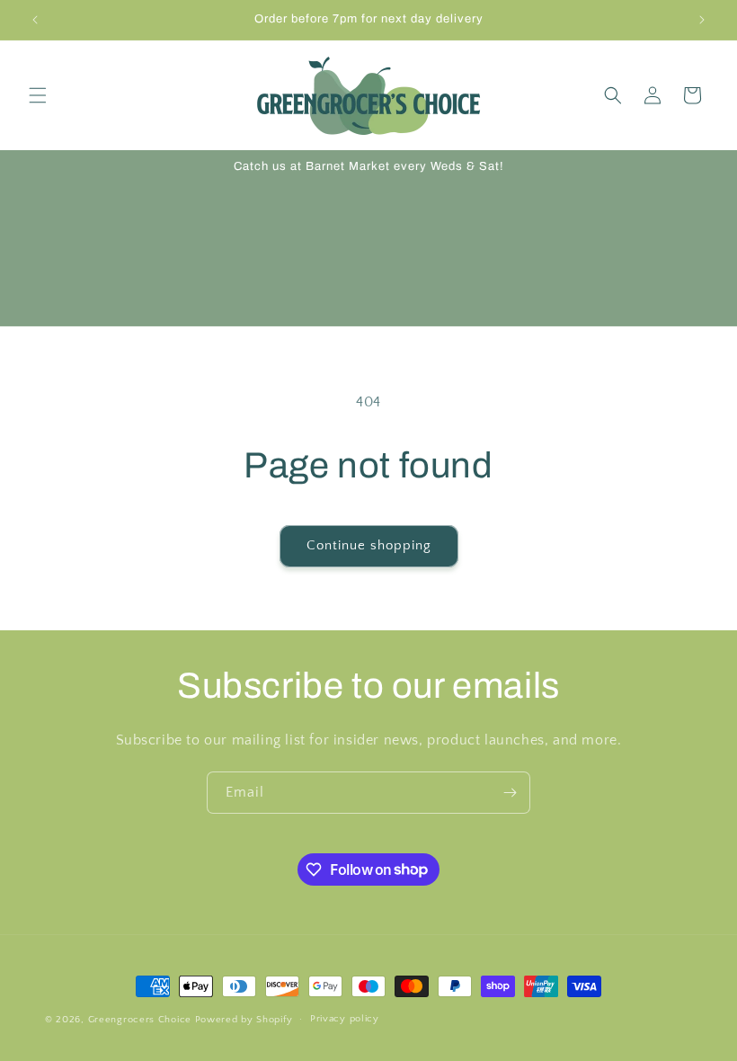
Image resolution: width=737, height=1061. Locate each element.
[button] (38, 95)
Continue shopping (368, 545)
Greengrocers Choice (139, 1019)
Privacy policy (344, 1018)
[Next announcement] (702, 20)
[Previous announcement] (35, 20)
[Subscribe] (509, 792)
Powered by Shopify (244, 1019)
